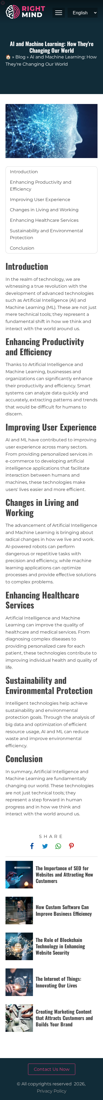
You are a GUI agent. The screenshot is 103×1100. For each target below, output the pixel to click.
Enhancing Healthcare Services (44, 220)
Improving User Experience (40, 199)
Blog (20, 57)
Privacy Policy (51, 1091)
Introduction (24, 171)
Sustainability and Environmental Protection (46, 234)
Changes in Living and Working (44, 209)
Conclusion (22, 248)
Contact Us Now (51, 1069)
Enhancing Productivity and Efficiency (40, 186)
